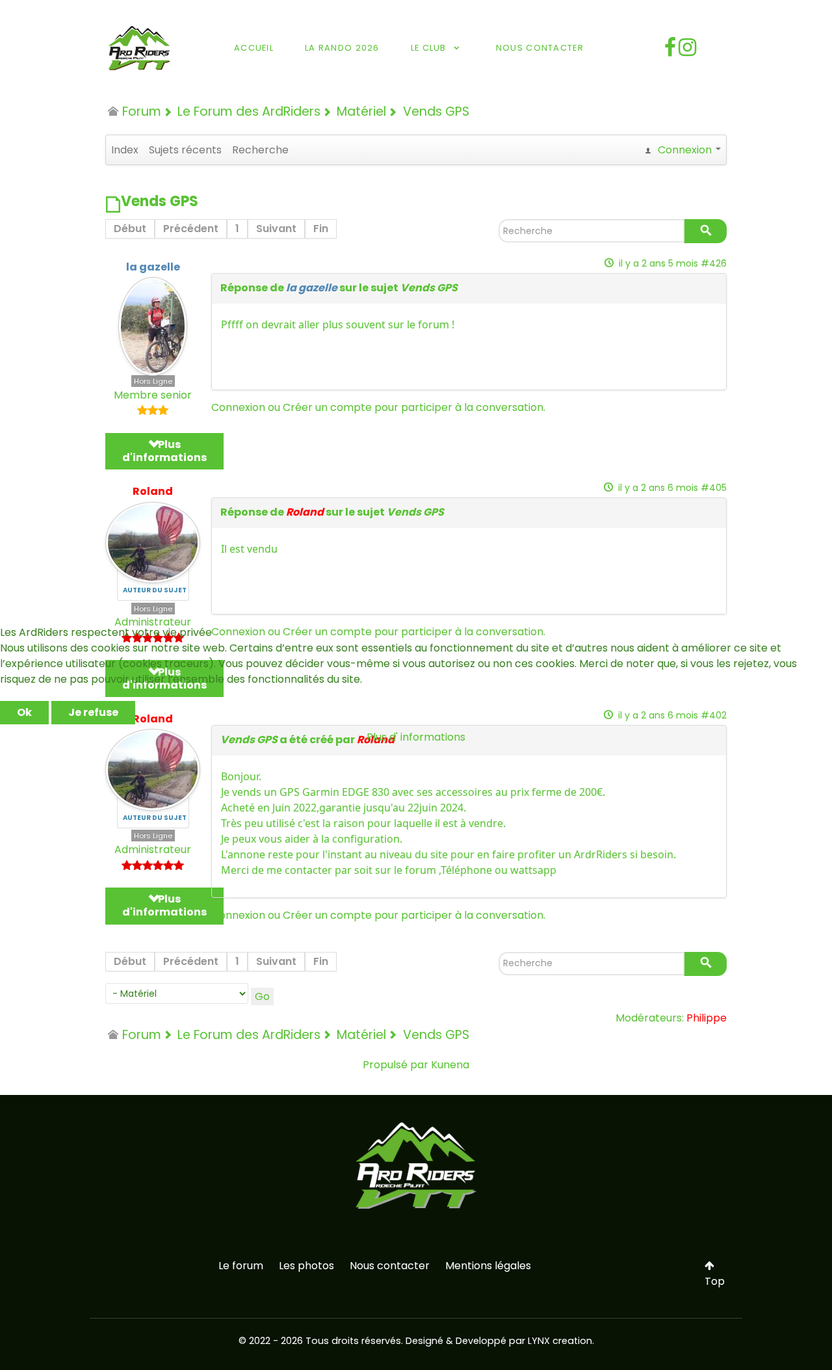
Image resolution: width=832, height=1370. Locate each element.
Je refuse (93, 712)
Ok (24, 712)
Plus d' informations (416, 737)
